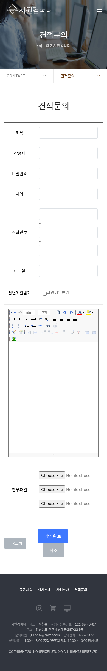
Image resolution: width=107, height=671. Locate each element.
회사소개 (44, 589)
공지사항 (26, 589)
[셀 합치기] (87, 332)
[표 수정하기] (20, 332)
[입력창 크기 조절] (53, 455)
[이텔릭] (27, 319)
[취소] (64, 312)
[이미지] (13, 339)
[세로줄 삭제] (78, 332)
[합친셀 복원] (94, 332)
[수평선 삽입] (40, 325)
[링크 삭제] (55, 325)
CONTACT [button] (16, 76)
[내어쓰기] (27, 325)
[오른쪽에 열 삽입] (72, 332)
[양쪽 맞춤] (75, 319)
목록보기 (15, 543)
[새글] (58, 312)
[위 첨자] (40, 319)
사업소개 (62, 589)
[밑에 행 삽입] (50, 332)
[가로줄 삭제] (57, 332)
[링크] (48, 325)
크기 (44, 312)
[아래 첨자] (46, 319)
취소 (53, 550)
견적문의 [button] (68, 76)
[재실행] (71, 312)
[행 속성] (35, 332)
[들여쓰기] (33, 325)
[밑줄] (20, 319)
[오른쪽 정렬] (68, 319)
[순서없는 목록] (20, 325)
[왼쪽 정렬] (55, 319)
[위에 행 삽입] (44, 332)
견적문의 (80, 589)
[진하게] (13, 319)
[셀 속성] (29, 332)
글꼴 (29, 312)
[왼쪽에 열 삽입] (65, 332)
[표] (13, 332)
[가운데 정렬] (61, 319)
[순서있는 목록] (13, 325)
